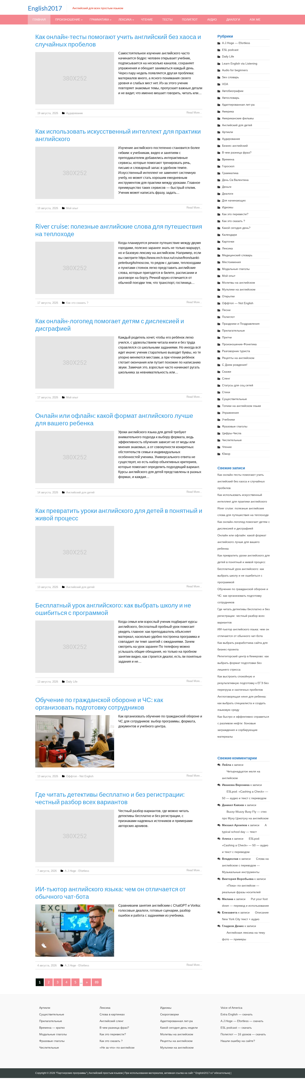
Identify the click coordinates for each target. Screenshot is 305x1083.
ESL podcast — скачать (236, 1027)
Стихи (226, 392)
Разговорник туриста (236, 351)
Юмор (226, 453)
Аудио (212, 19)
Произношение (67, 19)
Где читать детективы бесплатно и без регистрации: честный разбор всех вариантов (110, 797)
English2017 (45, 8)
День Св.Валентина (235, 180)
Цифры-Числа (231, 433)
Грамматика (99, 19)
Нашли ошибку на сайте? (238, 1041)
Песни (226, 310)
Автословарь (230, 97)
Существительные (234, 399)
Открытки (228, 296)
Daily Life (71, 681)
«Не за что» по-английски (117, 1047)
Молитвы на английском (238, 282)
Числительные (232, 440)
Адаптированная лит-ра (238, 104)
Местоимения (231, 262)
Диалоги (233, 19)
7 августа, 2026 (47, 870)
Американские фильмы (238, 118)
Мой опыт (72, 208)
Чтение (147, 19)
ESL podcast (230, 49)
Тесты (167, 19)
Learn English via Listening (239, 63)
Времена (228, 159)
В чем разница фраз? (236, 152)
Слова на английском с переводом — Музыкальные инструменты (245, 865)
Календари (229, 234)
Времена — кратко (52, 1027)
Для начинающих (234, 200)
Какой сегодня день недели (179, 1027)
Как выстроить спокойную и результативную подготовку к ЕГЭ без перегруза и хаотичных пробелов (242, 683)
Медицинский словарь (237, 255)
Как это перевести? (235, 214)
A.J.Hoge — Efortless (236, 43)
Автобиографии (232, 91)
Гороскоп (228, 166)
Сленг (226, 378)
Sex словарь (230, 77)
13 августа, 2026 (47, 587)
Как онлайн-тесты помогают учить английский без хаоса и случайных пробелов (241, 481)
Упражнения (230, 412)
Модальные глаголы (236, 269)
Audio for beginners (235, 70)
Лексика (125, 19)
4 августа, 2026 (47, 965)
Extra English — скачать (237, 1014)
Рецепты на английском (238, 358)
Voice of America (231, 1007)
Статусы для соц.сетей (237, 385)
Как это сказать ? (77, 302)
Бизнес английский (235, 145)
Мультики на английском (238, 289)
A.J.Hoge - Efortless (77, 870)
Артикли (227, 132)
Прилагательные (233, 330)
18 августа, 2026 (47, 208)
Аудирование (74, 113)
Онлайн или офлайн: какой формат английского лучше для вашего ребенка (241, 542)
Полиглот (190, 19)
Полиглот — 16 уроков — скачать (243, 1034)
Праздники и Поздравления (241, 323)
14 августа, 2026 (47, 492)
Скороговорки (169, 1014)
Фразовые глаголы (234, 426)
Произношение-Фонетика (239, 344)
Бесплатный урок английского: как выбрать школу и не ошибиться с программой (240, 575)
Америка (228, 111)
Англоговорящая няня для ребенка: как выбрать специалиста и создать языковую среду (241, 703)
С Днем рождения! (234, 364)
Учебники (228, 419)
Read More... (194, 112)
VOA (225, 84)
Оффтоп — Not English (237, 303)
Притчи (227, 337)
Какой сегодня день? (236, 227)
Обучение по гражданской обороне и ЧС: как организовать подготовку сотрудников (99, 703)
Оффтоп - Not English (79, 776)
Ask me (255, 19)
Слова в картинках (112, 1014)
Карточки (228, 241)
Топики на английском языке (241, 405)
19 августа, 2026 (47, 113)
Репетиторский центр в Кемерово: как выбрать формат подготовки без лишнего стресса (243, 663)
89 (97, 982)
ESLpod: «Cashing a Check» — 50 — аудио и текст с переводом (245, 845)
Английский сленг (111, 1021)
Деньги (226, 186)
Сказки (226, 371)
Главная (39, 19)
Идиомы (227, 207)
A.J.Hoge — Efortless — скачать (242, 1021)
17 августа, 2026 (47, 302)
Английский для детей (80, 492)
